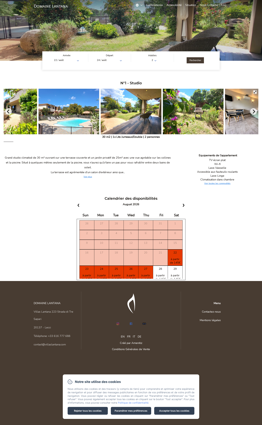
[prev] (78, 205)
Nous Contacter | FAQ (213, 5)
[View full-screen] (255, 92)
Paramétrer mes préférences (131, 410)
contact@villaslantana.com (50, 344)
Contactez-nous (211, 312)
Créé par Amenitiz (131, 343)
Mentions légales (210, 320)
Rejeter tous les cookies (88, 410)
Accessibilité (174, 5)
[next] (183, 205)
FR (128, 336)
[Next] (253, 111)
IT (134, 336)
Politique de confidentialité (133, 402)
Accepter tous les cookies (174, 410)
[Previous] (8, 111)
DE (139, 336)
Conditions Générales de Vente (131, 349)
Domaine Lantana (51, 6)
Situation (190, 5)
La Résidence (155, 5)
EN (123, 336)
